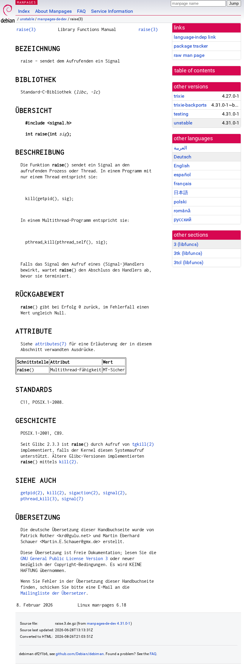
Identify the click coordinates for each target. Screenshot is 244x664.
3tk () (188, 253)
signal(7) (72, 498)
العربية (180, 148)
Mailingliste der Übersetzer (53, 593)
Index (24, 11)
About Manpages (53, 11)
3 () (186, 244)
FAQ (81, 11)
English (182, 166)
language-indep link (195, 37)
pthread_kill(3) (39, 498)
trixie (179, 96)
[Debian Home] (7, 12)
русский (182, 219)
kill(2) (67, 461)
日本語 (181, 192)
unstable (27, 19)
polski (180, 202)
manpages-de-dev (52, 19)
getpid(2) (31, 492)
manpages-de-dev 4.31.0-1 (109, 623)
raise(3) (26, 29)
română (182, 210)
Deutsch (182, 157)
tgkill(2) (143, 444)
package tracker (191, 46)
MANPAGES (26, 2)
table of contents (194, 71)
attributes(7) (51, 343)
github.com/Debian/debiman (80, 654)
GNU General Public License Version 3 (64, 558)
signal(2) (114, 492)
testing (181, 114)
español (182, 174)
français (182, 183)
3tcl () (189, 262)
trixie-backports (190, 105)
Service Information (112, 11)
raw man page (189, 55)
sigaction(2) (83, 492)
